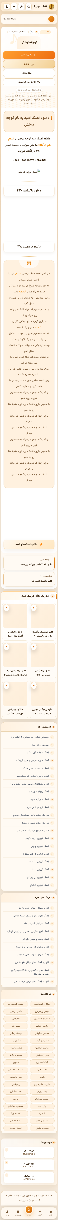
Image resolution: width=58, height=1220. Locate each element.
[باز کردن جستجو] (28, 6)
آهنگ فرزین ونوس (39, 846)
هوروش (16, 1019)
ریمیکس (16, 1084)
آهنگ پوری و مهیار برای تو (36, 939)
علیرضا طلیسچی (42, 1084)
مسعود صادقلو (15, 1106)
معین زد (16, 1026)
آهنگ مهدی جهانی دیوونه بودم (33, 955)
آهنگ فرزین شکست (39, 862)
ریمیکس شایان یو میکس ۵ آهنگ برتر (29, 737)
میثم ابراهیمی (42, 1011)
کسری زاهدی (42, 1121)
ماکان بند (16, 1041)
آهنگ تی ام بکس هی (38, 807)
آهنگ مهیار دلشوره (39, 799)
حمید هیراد (42, 1070)
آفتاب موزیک (40, 7)
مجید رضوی (16, 1048)
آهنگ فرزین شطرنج (39, 885)
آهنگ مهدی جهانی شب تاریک (33, 908)
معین (16, 1062)
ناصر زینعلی (16, 1011)
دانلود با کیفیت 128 (29, 247)
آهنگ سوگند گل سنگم (38, 753)
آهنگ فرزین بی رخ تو (38, 877)
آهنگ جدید (16, 1128)
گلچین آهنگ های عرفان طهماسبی (32, 962)
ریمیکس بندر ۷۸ (40, 745)
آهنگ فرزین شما (41, 870)
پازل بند (42, 1106)
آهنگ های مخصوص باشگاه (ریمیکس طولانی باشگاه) (30, 972)
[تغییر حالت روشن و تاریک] (21, 6)
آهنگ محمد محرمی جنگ (36, 768)
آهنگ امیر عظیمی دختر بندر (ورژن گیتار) (28, 931)
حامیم (16, 1099)
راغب (42, 1077)
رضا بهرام (42, 1091)
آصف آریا (15, 1113)
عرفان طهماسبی (42, 1004)
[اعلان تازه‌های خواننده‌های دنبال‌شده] (14, 6)
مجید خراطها (42, 1048)
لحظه (22, 292)
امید (32, 31)
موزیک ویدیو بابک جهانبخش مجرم (31, 815)
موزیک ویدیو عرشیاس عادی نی (33, 831)
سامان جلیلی (42, 1128)
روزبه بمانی (15, 1121)
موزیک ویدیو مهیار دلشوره (35, 823)
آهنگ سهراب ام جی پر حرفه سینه (32, 947)
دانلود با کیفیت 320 (29, 191)
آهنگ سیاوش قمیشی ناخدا (35, 923)
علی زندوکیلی (42, 1055)
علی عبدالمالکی (15, 1070)
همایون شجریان (42, 1019)
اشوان (42, 1113)
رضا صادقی (16, 1091)
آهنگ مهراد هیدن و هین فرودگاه (32, 760)
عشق (18, 274)
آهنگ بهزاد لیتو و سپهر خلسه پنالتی (31, 916)
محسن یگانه (16, 1055)
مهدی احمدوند (16, 1004)
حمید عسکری (42, 1099)
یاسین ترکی (42, 1026)
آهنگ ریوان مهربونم (39, 792)
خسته (38, 327)
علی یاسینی (16, 1077)
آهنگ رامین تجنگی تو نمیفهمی (33, 776)
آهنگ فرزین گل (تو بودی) (36, 854)
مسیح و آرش (42, 1041)
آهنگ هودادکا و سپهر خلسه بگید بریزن (29, 784)
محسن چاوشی (42, 1033)
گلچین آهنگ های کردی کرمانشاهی (31, 982)
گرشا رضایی (42, 1062)
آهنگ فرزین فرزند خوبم (37, 838)
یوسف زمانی (16, 1033)
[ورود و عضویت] (7, 7)
